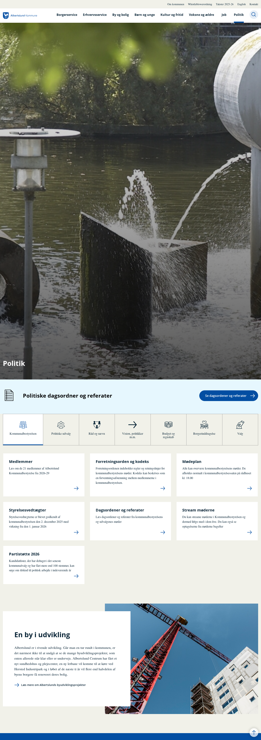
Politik (239, 15)
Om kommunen (175, 4)
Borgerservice (67, 15)
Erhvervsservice (95, 15)
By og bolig (120, 15)
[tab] (23, 429)
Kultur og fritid (171, 15)
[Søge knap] (254, 14)
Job (224, 15)
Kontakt (254, 4)
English (241, 4)
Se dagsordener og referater (225, 396)
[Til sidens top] (254, 732)
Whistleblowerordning (200, 4)
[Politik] (20, 15)
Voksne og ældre (201, 15)
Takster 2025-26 (224, 4)
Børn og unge (145, 15)
